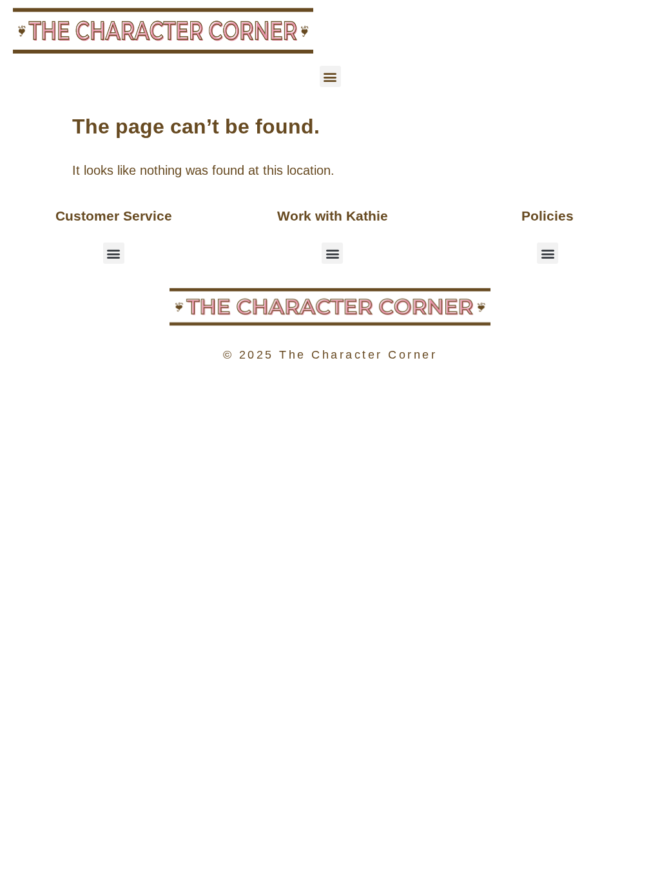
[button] (330, 76)
